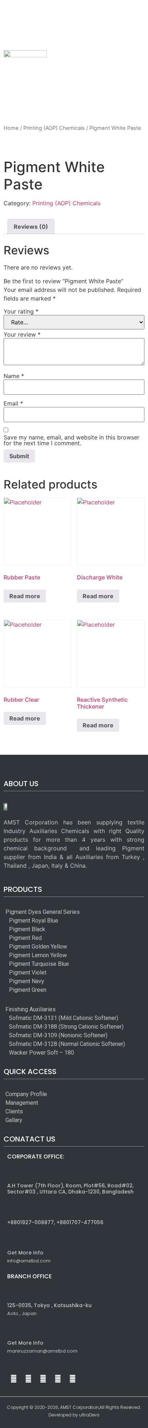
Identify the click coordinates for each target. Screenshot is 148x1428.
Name (14, 376)
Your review (22, 334)
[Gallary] (26, 1120)
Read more (24, 596)
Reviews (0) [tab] (31, 226)
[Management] (26, 1103)
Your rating (21, 311)
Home (11, 128)
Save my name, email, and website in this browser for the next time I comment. (71, 440)
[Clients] (26, 1111)
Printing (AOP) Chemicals (54, 128)
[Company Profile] (26, 1094)
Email (13, 403)
